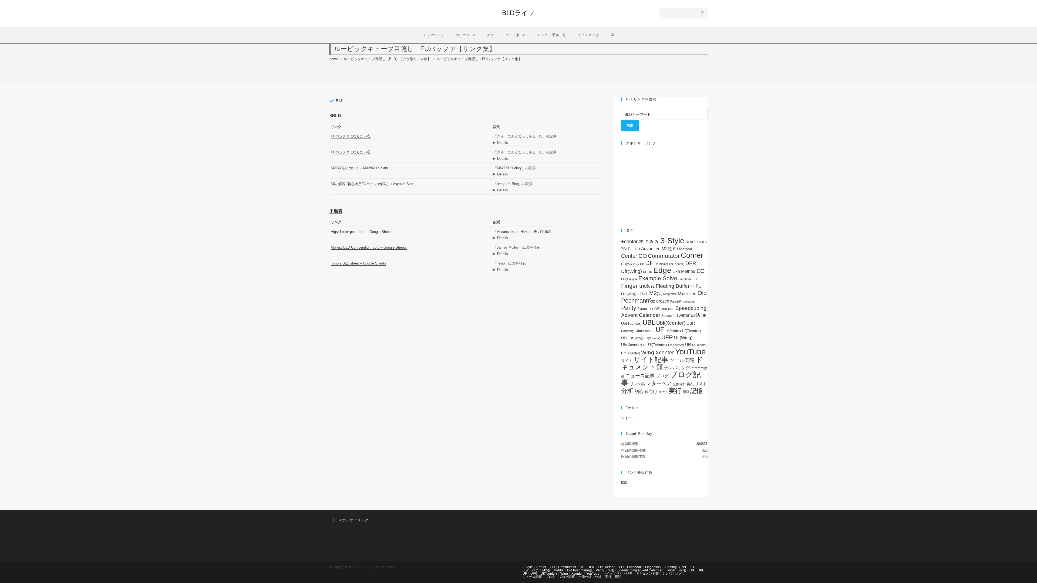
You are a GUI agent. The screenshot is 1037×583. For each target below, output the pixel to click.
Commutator (664, 256)
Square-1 (668, 316)
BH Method (682, 249)
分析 (627, 390)
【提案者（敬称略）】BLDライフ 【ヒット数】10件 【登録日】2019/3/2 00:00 (546, 158)
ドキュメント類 (662, 363)
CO (642, 256)
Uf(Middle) (673, 331)
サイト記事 (651, 359)
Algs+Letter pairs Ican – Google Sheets (362, 232)
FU (699, 286)
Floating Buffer (672, 286)
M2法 (655, 293)
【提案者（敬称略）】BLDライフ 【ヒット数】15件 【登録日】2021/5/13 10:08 (546, 174)
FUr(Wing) (628, 294)
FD (695, 279)
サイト (626, 361)
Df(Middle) (661, 264)
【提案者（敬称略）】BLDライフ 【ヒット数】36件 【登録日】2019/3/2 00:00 (546, 143)
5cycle (691, 241)
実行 (675, 390)
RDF (671, 308)
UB (703, 315)
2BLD (644, 241)
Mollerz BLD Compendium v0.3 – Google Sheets (369, 247)
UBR (690, 323)
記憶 (696, 390)
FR (693, 286)
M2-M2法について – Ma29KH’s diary (359, 168)
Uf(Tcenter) (691, 330)
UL (645, 345)
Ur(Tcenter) (700, 345)
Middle (683, 293)
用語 (686, 392)
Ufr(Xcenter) (631, 345)
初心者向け (646, 391)
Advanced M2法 (656, 248)
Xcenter (664, 352)
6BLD (703, 242)
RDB (664, 308)
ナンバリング (677, 367)
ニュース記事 (640, 375)
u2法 (695, 315)
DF (649, 262)
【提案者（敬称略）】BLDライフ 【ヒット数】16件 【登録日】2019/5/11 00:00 (546, 254)
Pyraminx (644, 309)
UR (688, 344)
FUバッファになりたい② (351, 152)
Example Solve (657, 278)
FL (653, 286)
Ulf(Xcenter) (676, 345)
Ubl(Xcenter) (670, 323)
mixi (693, 294)
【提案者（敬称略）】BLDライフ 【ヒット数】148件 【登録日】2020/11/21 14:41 (546, 238)
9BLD (636, 249)
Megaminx (670, 294)
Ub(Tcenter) (631, 323)
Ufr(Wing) (683, 337)
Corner (692, 255)
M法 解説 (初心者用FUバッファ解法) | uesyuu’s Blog (372, 184)
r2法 (656, 308)
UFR (667, 337)
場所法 (663, 392)
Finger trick (635, 286)
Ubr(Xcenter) (645, 331)
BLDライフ (518, 12)
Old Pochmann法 (579, 570)
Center (629, 256)
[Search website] (612, 35)
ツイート (628, 418)
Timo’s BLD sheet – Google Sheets (358, 263)
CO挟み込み (630, 264)
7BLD (626, 249)
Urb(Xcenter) (630, 353)
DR (650, 271)
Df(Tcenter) (676, 264)
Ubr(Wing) (628, 331)
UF (660, 329)
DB (642, 264)
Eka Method (683, 271)
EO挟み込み (629, 279)
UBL (649, 322)
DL (645, 271)
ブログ (662, 375)
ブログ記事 (567, 577)
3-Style (672, 240)
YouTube (690, 351)
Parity (628, 307)
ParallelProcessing (682, 301)
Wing (647, 352)
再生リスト (697, 383)
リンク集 (637, 384)
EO (700, 271)
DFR (690, 263)
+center (629, 241)
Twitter (683, 315)
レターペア (659, 383)
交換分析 (679, 384)
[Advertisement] (664, 184)
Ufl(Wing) (636, 338)
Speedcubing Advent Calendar (639, 570)
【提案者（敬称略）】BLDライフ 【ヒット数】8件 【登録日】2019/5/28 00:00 (546, 270)
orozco (662, 301)
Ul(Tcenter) (657, 345)
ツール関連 (682, 360)
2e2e (654, 241)
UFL (624, 338)
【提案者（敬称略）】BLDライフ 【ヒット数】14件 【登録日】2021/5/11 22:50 (546, 190)
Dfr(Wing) (631, 271)
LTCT (642, 293)
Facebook (685, 279)
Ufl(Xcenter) (652, 338)
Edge (662, 270)
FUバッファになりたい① (351, 136)
